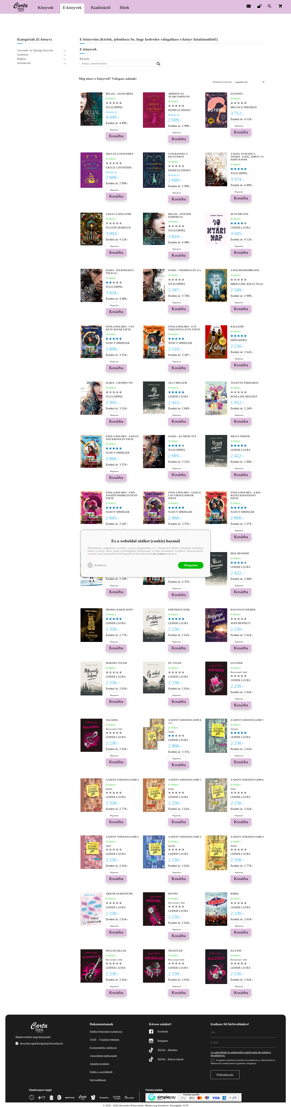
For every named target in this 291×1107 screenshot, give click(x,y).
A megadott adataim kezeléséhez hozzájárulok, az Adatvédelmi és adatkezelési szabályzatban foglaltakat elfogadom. (243, 1062)
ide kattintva (160, 553)
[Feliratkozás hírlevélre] (249, 6)
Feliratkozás (225, 1075)
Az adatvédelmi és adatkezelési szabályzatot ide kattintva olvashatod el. (241, 1054)
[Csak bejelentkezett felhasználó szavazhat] (107, 103)
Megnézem (114, 130)
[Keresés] (269, 6)
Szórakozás (24, 63)
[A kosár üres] (280, 6)
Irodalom (22, 54)
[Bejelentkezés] (259, 6)
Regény (21, 58)
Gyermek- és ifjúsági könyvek (35, 50)
